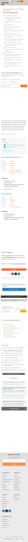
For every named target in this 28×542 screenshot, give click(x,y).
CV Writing (4, 485)
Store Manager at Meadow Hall (11, 15)
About (7, 536)
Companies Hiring (5, 489)
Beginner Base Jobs (9, 331)
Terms (21, 536)
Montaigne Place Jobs (10, 324)
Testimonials (4, 503)
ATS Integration (17, 483)
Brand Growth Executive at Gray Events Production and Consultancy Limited (13, 365)
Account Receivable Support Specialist (13, 26)
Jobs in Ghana (4, 519)
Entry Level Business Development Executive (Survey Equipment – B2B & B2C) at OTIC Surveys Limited (13, 351)
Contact (11, 536)
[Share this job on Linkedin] (18, 273)
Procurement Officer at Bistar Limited (13, 42)
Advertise (4, 507)
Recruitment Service (17, 477)
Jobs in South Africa (6, 525)
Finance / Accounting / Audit (15, 170)
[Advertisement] (14, 104)
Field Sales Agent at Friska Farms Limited (11, 362)
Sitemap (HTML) (5, 501)
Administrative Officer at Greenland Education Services (13, 360)
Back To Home (14, 300)
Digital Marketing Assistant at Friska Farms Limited (13, 353)
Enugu (11, 204)
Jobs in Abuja (16, 499)
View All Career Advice (14, 408)
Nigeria (10, 1)
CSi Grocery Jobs (9, 335)
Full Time (12, 161)
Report (22, 277)
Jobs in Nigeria (5, 523)
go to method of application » (7, 189)
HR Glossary (16, 487)
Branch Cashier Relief (10, 147)
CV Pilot (3, 477)
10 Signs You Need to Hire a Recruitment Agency (12, 401)
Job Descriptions (17, 489)
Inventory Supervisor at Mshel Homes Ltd (13, 57)
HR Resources (16, 485)
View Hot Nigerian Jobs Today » (13, 373)
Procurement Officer (9, 24)
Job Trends (4, 487)
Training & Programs (6, 481)
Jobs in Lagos (16, 497)
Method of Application (7, 150)
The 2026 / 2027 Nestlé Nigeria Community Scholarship (14, 382)
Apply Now (14, 269)
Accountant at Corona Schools (11, 47)
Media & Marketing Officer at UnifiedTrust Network (13, 355)
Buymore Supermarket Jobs (11, 336)
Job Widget (4, 497)
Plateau (13, 167)
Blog (3, 483)
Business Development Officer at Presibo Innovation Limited (14, 370)
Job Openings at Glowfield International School (12, 367)
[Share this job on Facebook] (12, 273)
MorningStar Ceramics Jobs (11, 329)
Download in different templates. (19, 263)
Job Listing (4, 475)
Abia (11, 167)
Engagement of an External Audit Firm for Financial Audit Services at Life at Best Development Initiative (14, 18)
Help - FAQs (4, 505)
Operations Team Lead (10, 28)
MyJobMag (22, 538)
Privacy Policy (16, 536)
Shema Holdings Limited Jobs (11, 333)
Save (5, 82)
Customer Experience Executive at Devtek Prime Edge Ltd (14, 347)
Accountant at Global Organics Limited (13, 33)
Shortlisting (16, 479)
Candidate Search (17, 481)
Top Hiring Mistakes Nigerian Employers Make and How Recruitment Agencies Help (14, 388)
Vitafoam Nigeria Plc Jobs (11, 326)
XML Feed (4, 499)
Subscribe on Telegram (14, 289)
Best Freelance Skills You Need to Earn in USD (12, 395)
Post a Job (16, 475)
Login (18, 1)
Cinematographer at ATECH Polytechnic (11, 357)
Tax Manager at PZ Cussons (11, 52)
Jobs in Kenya (4, 521)
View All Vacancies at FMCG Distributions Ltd (14, 296)
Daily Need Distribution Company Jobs (13, 328)
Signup (21, 1)
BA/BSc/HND (12, 163)
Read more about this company (7, 134)
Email (14, 82)
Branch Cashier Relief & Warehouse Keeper (15, 145)
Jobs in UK (4, 527)
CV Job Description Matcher (7, 479)
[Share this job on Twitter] (15, 273)
